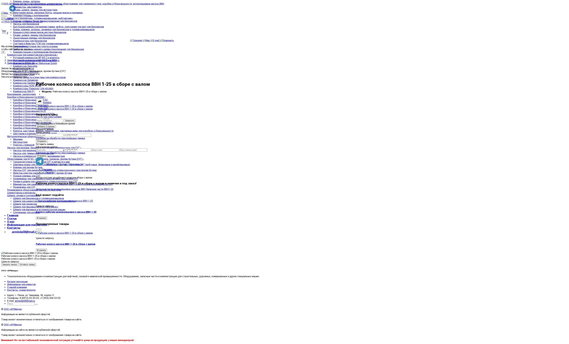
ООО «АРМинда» (13, 309)
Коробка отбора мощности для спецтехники (37, 116)
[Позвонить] (167, 40)
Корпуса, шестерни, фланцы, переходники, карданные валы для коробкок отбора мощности (63, 130)
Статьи (12, 218)
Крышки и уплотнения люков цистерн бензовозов (39, 32)
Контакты (13, 227)
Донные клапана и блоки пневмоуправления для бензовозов (45, 21)
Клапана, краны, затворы (26, 1)
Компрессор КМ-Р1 (24, 91)
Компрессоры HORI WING (27, 85)
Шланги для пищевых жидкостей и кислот (35, 206)
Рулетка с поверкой (23, 144)
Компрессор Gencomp (25, 66)
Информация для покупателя (27, 224)
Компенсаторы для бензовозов (30, 40)
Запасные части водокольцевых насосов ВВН (60, 189)
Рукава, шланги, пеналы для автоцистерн (35, 9)
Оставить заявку (27, 264)
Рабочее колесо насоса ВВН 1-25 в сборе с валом (65, 244)
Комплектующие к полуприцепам (31, 15)
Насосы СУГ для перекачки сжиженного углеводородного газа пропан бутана (54, 170)
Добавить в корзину (46, 126)
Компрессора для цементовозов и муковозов (37, 4)
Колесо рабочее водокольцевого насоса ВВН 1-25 (66, 212)
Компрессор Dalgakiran (25, 80)
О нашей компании (17, 287)
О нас (11, 221)
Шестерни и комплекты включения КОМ (35, 133)
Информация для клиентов (21, 284)
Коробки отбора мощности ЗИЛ (30, 108)
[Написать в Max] (146, 40)
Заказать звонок (9, 264)
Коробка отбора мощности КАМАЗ (32, 102)
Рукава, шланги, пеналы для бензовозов (34, 35)
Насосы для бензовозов (26, 24)
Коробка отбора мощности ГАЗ (30, 99)
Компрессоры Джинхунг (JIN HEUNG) (33, 88)
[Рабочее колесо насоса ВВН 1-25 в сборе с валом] (64, 106)
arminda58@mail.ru (18, 26)
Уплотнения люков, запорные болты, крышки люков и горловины (48, 12)
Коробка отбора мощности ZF (29, 111)
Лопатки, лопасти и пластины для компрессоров (39, 77)
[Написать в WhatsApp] (51, 164)
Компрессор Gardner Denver (28, 83)
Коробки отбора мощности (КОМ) (26, 97)
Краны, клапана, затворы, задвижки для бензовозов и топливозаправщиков (54, 29)
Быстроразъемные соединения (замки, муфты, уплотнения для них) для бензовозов (58, 26)
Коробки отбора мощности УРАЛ (31, 125)
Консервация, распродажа (21, 94)
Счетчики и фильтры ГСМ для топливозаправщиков (41, 43)
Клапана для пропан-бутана (27, 167)
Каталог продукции (17, 281)
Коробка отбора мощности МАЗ (30, 105)
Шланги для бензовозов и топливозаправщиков (38, 198)
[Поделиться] (39, 101)
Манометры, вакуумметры (27, 7)
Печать (49, 172)
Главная (12, 215)
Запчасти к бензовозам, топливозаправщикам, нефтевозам (40, 18)
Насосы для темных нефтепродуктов (33, 153)
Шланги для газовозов (25, 204)
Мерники (18, 139)
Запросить (69, 121)
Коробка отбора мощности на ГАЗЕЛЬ (34, 114)
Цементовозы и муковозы (21, 192)
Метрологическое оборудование (25, 136)
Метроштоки (20, 142)
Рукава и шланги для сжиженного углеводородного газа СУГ (45, 181)
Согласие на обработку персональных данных (60, 138)
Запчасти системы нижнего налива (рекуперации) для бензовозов (48, 49)
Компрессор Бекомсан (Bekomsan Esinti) (35, 63)
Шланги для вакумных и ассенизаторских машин (39, 209)
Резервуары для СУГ (24, 187)
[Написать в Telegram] (136, 40)
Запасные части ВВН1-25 (99, 189)
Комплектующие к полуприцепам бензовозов (37, 52)
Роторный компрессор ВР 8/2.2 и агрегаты (36, 57)
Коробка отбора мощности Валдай (32, 122)
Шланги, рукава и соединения (23, 195)
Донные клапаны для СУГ (26, 175)
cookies (23, 46)
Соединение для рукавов (26, 212)
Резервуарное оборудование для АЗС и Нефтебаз (34, 190)
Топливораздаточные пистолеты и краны (35, 46)
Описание (47, 169)
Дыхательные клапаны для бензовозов (34, 38)
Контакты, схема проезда (21, 290)
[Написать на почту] (155, 40)
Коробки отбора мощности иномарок (33, 128)
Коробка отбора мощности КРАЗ (31, 119)
